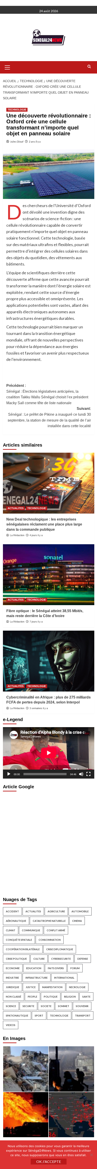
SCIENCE (11, 1006)
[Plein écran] (88, 774)
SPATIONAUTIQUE (17, 1015)
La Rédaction (17, 535)
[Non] (91, 1155)
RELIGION (70, 996)
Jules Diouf (16, 141)
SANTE (86, 996)
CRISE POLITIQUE (16, 958)
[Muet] (81, 774)
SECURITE (28, 1006)
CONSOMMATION (50, 939)
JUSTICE (31, 987)
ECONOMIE (13, 968)
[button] (7, 66)
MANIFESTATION (52, 987)
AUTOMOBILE (80, 911)
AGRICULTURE (56, 911)
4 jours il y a (36, 535)
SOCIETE (46, 1006)
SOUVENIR (82, 1006)
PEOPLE (32, 996)
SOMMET (63, 1006)
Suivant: (49, 417)
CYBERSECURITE (61, 958)
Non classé (13, 996)
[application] (48, 753)
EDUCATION (33, 968)
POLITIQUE (51, 996)
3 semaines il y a (39, 708)
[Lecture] (9, 774)
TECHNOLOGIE (17, 109)
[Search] (89, 67)
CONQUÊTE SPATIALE (19, 939)
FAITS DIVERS (56, 968)
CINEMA (77, 920)
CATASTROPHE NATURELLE (49, 920)
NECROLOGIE (77, 987)
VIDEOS (10, 1025)
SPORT (39, 1015)
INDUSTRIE (12, 977)
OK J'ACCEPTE (48, 1161)
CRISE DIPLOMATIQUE (59, 949)
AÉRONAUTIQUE (16, 920)
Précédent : (47, 394)
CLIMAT (10, 930)
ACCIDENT (12, 911)
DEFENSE (82, 958)
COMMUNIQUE (31, 930)
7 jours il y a (36, 621)
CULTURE (39, 958)
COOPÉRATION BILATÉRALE (23, 949)
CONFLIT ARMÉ (56, 930)
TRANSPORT (82, 1015)
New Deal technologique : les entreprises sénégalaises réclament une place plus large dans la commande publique (44, 524)
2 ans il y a (35, 141)
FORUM (75, 968)
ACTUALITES (15, 508)
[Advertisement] (48, 842)
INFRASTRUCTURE (36, 977)
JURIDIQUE (12, 987)
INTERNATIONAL (64, 977)
